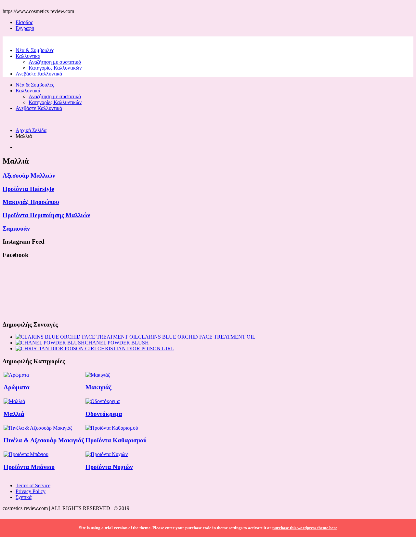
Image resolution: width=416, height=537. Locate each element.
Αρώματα (17, 387)
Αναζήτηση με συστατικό (55, 62)
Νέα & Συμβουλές (35, 50)
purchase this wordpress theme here (304, 527)
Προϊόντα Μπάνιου (29, 466)
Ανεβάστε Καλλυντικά (39, 73)
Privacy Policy (31, 491)
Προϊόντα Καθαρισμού (116, 440)
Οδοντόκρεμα (103, 413)
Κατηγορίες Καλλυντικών (55, 68)
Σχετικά (24, 497)
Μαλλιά (14, 413)
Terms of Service (33, 485)
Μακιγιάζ (98, 387)
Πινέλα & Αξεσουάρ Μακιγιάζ (44, 440)
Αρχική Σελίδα (31, 130)
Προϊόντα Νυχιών (109, 466)
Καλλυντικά (28, 56)
